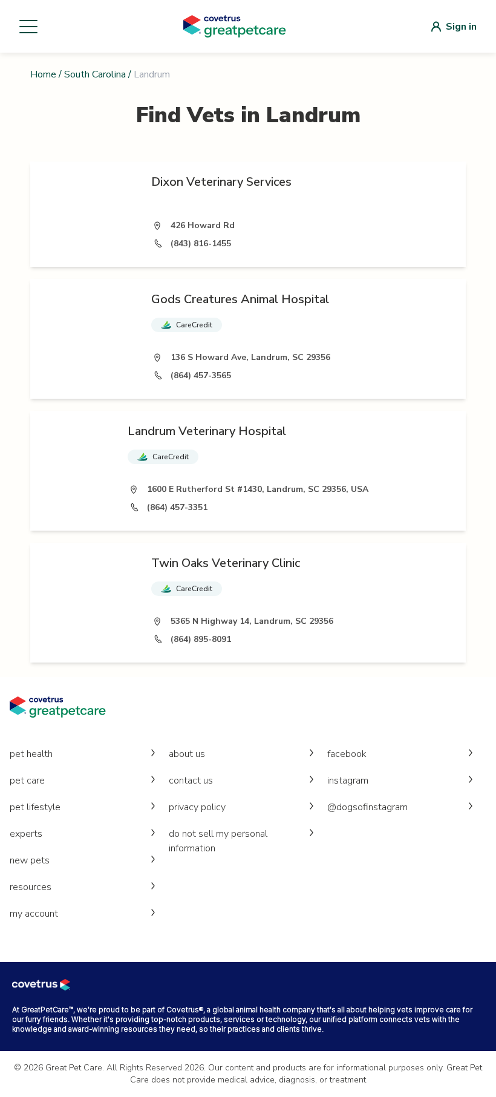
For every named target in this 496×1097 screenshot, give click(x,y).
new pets (30, 860)
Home (43, 74)
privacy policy (197, 807)
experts (26, 833)
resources (30, 887)
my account (34, 913)
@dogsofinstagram (367, 807)
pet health (31, 754)
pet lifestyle (35, 807)
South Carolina (95, 74)
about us (187, 754)
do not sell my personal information (218, 841)
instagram (347, 780)
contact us (191, 780)
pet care (27, 780)
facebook (347, 754)
